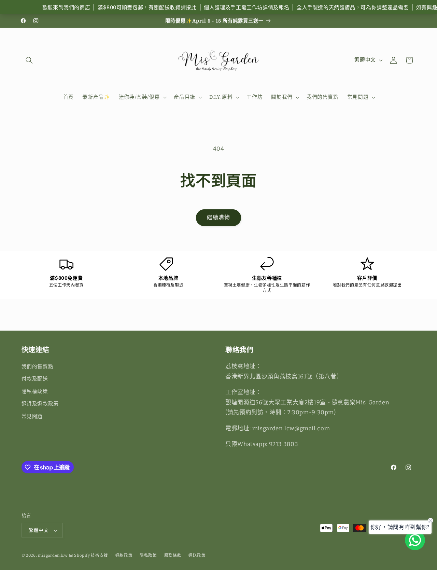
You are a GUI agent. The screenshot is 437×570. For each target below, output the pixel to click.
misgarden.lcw (53, 555)
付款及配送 (35, 379)
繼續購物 (218, 217)
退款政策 (124, 555)
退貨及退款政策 (40, 404)
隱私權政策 (35, 391)
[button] (29, 60)
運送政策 (197, 555)
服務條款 (173, 555)
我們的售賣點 (38, 366)
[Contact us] (415, 540)
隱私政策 (148, 555)
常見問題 (32, 416)
